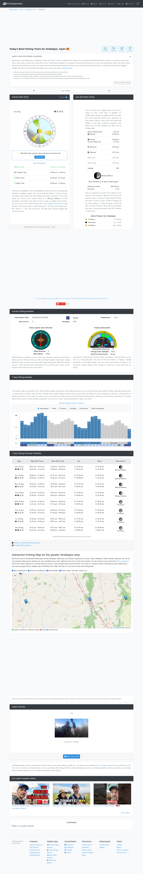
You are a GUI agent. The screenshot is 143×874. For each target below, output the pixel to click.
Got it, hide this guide (123, 83)
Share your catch (72, 756)
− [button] (15, 579)
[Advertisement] (71, 27)
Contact (119, 845)
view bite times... (68, 68)
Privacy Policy (121, 852)
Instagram (70, 847)
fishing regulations (122, 561)
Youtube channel (107, 765)
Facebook (70, 845)
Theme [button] (130, 4)
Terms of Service (123, 850)
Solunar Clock (87, 850)
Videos (95, 4)
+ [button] (15, 575)
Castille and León (31, 9)
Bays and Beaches (20, 570)
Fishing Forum (35, 850)
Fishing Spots (13, 9)
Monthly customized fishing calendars (27, 543)
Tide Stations (34, 847)
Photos (86, 4)
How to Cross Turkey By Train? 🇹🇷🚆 (107, 806)
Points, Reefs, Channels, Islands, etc (74, 570)
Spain (21, 9)
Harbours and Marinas (38, 570)
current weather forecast (51, 203)
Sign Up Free (39, 157)
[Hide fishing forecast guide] (130, 56)
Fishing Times (75, 4)
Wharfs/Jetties (53, 570)
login (18, 826)
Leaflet (111, 627)
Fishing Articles (35, 855)
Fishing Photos (35, 852)
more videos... (126, 813)
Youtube (69, 850)
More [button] (112, 4)
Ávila (53, 60)
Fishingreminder (14, 4)
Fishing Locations (36, 845)
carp (71, 713)
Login (122, 4)
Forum (104, 4)
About (119, 847)
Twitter (68, 852)
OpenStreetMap (119, 627)
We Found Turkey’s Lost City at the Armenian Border (71, 806)
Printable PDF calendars (22, 545)
